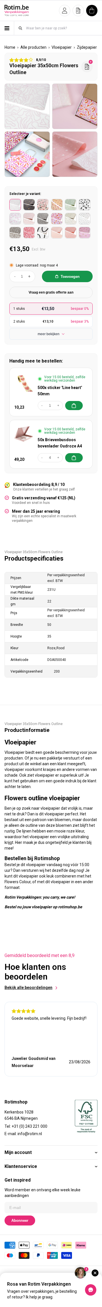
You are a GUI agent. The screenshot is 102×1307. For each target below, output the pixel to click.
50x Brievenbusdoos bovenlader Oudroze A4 (60, 442)
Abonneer (19, 1220)
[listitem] (15, 205)
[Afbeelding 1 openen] (27, 106)
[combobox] (61, 28)
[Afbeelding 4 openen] (74, 154)
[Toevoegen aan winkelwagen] (74, 405)
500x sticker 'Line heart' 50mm (60, 390)
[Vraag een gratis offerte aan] (87, 66)
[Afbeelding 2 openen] (74, 106)
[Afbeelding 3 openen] (27, 154)
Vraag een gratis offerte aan (51, 292)
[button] (64, 10)
